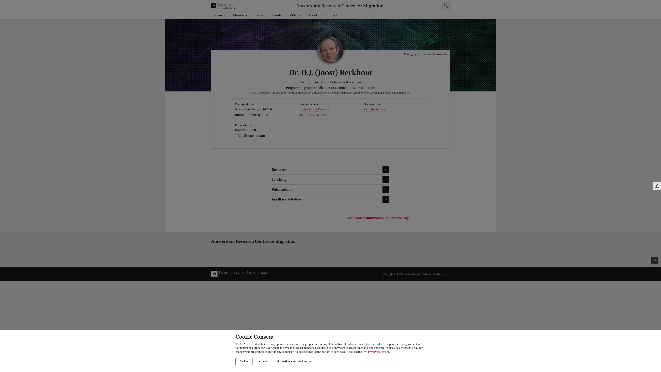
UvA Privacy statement (376, 351)
